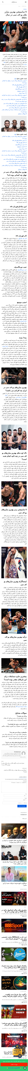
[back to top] (25, 1068)
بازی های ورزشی (23, 962)
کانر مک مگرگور (22, 238)
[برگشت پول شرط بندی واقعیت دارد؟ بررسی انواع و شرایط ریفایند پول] (14, 983)
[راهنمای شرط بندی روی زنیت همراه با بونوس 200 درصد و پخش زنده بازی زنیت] (14, 954)
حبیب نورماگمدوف (22, 269)
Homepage (24, 6)
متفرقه (19, 6)
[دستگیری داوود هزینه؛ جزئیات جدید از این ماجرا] (14, 874)
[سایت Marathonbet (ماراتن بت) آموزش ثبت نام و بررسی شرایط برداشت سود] (14, 1040)
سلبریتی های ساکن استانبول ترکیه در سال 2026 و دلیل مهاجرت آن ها (14, 911)
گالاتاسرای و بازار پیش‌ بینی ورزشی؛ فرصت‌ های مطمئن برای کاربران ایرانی (14, 1024)
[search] (3, 2)
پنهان (15, 78)
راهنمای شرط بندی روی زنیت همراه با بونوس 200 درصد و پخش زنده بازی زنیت (14, 967)
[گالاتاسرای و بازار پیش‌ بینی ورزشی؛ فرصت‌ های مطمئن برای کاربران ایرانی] (14, 1011)
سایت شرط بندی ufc (21, 706)
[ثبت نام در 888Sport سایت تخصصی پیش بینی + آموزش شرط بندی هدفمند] (14, 925)
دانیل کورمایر (23, 321)
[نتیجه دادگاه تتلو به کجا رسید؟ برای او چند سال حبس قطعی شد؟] (14, 852)
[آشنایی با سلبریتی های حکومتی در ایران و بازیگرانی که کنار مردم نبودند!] (14, 831)
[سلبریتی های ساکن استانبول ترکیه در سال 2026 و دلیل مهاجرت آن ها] (14, 898)
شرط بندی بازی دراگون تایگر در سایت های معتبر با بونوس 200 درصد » (12, 763)
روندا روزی (5, 346)
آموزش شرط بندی (23, 991)
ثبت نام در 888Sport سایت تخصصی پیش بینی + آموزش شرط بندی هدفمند (14, 938)
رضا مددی (18, 397)
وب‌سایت (25, 802)
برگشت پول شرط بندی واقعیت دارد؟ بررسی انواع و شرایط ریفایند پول (15, 996)
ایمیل (25, 798)
